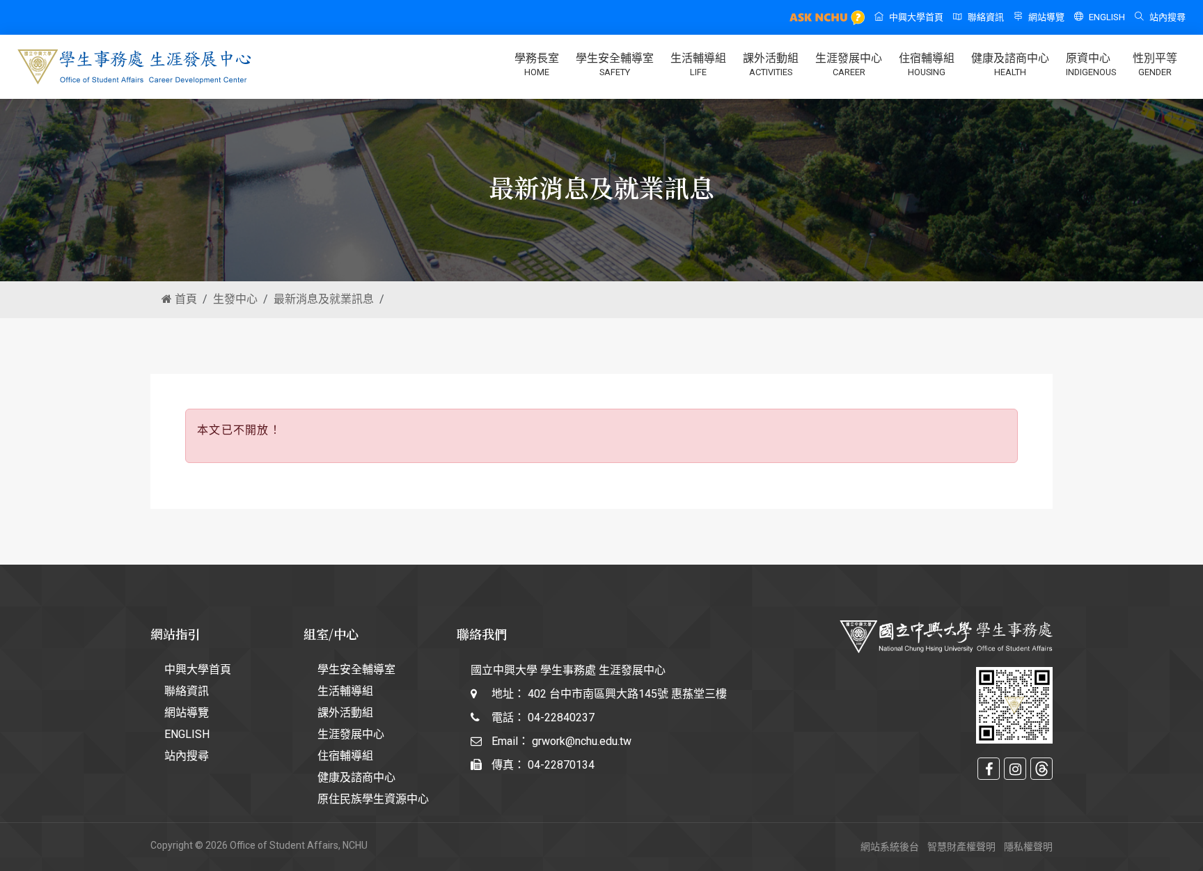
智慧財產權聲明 (961, 846)
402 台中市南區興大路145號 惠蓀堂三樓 (627, 693)
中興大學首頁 (916, 17)
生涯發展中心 (848, 64)
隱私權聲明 (1028, 846)
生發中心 (235, 299)
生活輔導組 (698, 64)
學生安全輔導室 (615, 64)
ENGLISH (1107, 17)
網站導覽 (1046, 17)
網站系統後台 (889, 846)
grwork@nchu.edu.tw (581, 741)
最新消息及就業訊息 (324, 299)
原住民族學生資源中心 (373, 799)
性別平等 (1155, 64)
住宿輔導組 (926, 64)
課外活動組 (771, 64)
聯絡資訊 (986, 17)
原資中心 (1091, 64)
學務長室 (536, 64)
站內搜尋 (1167, 17)
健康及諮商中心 (1010, 64)
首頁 (184, 299)
